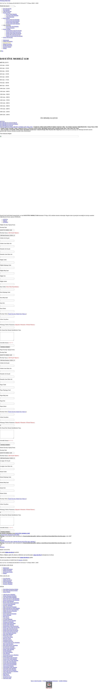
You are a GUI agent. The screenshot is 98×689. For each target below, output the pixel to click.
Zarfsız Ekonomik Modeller (9, 596)
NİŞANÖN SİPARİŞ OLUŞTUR (8, 123)
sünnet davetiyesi (24, 557)
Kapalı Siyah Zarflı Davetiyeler (13, 33)
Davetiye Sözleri (7, 47)
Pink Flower (6, 674)
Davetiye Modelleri (7, 582)
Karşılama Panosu (7, 639)
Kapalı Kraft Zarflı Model (12, 22)
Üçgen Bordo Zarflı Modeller (10, 657)
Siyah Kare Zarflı (7, 677)
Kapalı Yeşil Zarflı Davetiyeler (13, 32)
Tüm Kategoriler (10, 17)
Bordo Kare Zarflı (7, 635)
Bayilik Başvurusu (7, 45)
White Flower (6, 675)
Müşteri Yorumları (7, 44)
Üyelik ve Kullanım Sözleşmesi (50, 681)
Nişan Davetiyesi (7, 581)
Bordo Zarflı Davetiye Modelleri (11, 602)
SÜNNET (5, 222)
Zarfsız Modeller (7, 672)
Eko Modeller (6, 10)
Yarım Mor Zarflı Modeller (9, 668)
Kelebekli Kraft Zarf (8, 641)
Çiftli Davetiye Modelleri (9, 594)
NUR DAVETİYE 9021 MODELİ (26, 541)
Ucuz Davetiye (6, 578)
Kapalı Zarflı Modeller (8, 624)
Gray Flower (6, 618)
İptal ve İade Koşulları (36, 681)
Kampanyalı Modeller (8, 622)
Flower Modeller (7, 615)
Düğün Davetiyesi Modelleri (10, 611)
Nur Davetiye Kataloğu (8, 646)
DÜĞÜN (5, 219)
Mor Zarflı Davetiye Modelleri (10, 645)
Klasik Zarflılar (6, 12)
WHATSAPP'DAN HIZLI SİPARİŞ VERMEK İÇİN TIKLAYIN (16, 127)
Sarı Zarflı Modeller (8, 652)
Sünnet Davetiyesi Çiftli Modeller (11, 598)
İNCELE (2, 540)
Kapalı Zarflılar (6, 29)
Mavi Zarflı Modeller (8, 644)
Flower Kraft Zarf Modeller (12, 19)
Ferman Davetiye (10, 28)
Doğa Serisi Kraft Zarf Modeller (11, 609)
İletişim (5, 48)
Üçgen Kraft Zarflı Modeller (13, 23)
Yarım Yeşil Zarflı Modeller (9, 670)
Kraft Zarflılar (6, 18)
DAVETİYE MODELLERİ (22, 533)
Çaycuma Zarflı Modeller (12, 15)
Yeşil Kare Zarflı (7, 678)
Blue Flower (6, 616)
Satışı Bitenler (6, 653)
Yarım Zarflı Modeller (8, 666)
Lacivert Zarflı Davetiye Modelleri (11, 642)
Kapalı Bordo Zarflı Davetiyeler (14, 30)
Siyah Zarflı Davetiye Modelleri (10, 655)
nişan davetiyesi (37, 555)
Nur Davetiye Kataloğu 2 (9, 648)
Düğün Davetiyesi (7, 580)
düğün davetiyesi (9, 552)
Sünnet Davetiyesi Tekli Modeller (11, 600)
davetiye (21, 560)
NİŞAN (5, 220)
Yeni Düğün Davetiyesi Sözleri (10, 589)
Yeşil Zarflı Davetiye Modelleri (10, 671)
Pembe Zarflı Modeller (8, 649)
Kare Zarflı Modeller (8, 634)
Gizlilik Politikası (63, 681)
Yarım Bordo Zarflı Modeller (10, 667)
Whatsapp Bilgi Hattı (5, 0)
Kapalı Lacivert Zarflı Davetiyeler (14, 36)
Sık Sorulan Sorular (8, 572)
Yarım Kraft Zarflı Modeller (13, 21)
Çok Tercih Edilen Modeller (10, 597)
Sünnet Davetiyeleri (8, 37)
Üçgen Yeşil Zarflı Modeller (10, 663)
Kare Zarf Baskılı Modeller (9, 633)
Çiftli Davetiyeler (7, 11)
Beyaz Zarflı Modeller (11, 14)
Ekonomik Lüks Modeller (12, 26)
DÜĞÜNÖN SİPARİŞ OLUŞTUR (6, 122)
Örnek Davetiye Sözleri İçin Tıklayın (17, 314)
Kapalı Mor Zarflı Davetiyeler (13, 34)
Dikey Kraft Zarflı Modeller (10, 607)
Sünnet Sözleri (6, 592)
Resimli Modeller (7, 650)
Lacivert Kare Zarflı (8, 637)
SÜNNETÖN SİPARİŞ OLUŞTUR (9, 124)
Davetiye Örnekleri (7, 584)
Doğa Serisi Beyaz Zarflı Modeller (11, 608)
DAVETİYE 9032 (14, 534)
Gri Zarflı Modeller (7, 619)
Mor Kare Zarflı (7, 638)
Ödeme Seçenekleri (7, 41)
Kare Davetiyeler (7, 8)
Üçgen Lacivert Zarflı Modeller (10, 660)
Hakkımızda (6, 40)
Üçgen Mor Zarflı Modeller (9, 661)
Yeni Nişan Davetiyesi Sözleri (10, 590)
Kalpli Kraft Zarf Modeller (9, 620)
